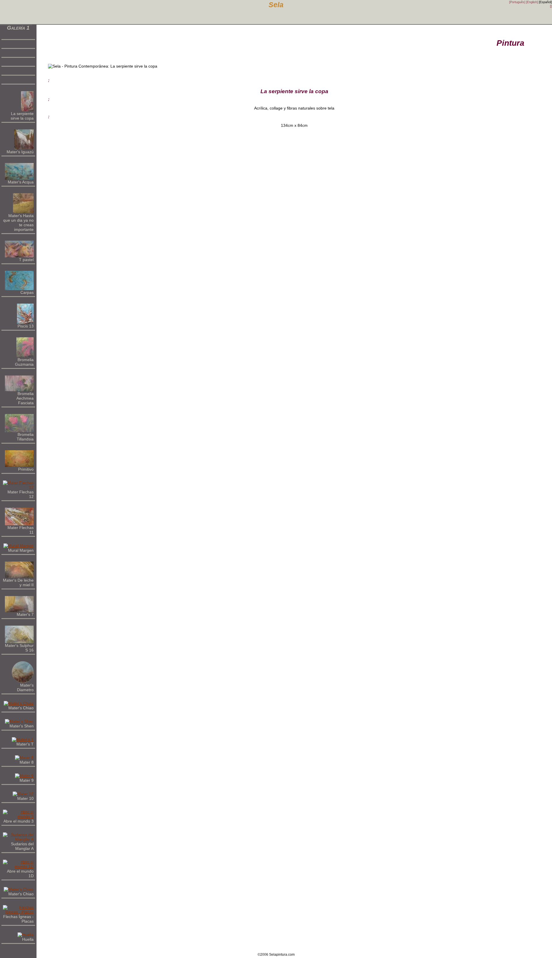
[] (551, 6)
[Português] (517, 2)
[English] (532, 2)
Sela (276, 5)
